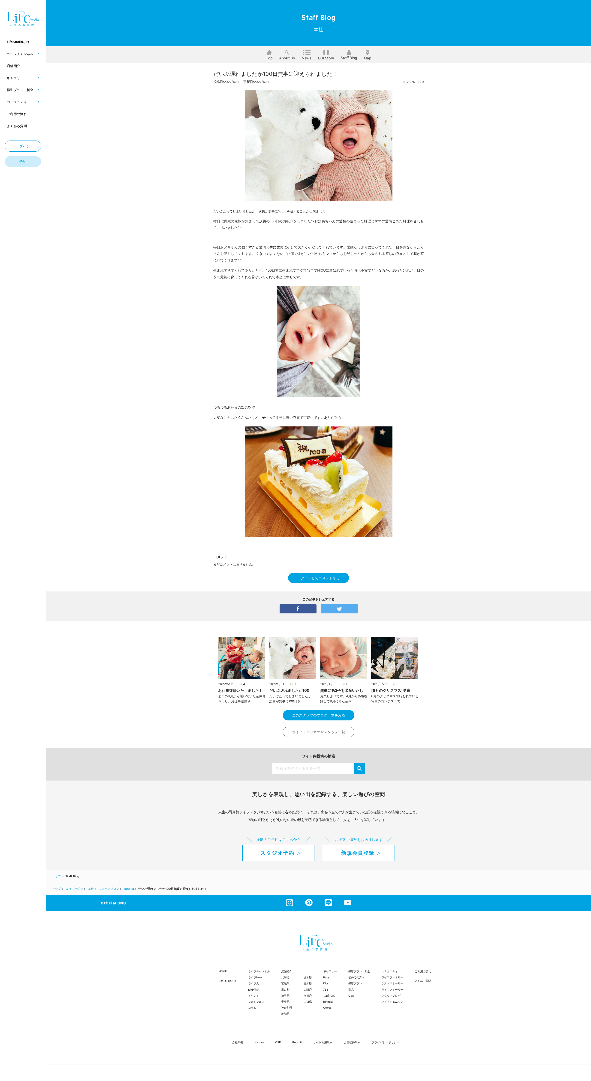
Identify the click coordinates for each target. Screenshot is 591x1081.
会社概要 (237, 1042)
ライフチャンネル (259, 971)
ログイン (22, 146)
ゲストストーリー (392, 983)
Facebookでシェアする (298, 608)
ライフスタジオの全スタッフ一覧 (318, 732)
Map (367, 58)
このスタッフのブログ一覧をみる (318, 715)
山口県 (308, 1002)
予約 (23, 161)
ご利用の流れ (423, 971)
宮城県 (285, 983)
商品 (351, 990)
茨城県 (285, 1014)
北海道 (285, 977)
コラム (252, 1008)
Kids (326, 983)
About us (287, 58)
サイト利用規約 (322, 1042)
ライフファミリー (392, 977)
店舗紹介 (286, 971)
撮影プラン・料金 (359, 971)
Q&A (351, 996)
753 (325, 990)
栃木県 (308, 977)
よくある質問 (423, 981)
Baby (326, 977)
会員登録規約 (352, 1042)
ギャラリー (330, 971)
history (259, 1042)
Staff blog (349, 57)
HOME (223, 971)
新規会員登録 (357, 853)
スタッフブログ (391, 996)
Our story (326, 58)
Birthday (328, 1002)
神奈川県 (286, 1008)
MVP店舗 (253, 990)
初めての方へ (356, 977)
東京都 (285, 990)
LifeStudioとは (228, 981)
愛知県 (308, 983)
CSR (278, 1042)
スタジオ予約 (277, 853)
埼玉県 (285, 996)
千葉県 (285, 1002)
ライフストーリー (392, 990)
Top (269, 58)
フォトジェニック (392, 1002)
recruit (297, 1042)
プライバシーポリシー (385, 1042)
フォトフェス (256, 1002)
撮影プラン (355, 983)
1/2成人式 (329, 996)
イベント (253, 996)
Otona (327, 1008)
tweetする (339, 608)
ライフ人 (253, 983)
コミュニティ (390, 971)
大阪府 (308, 990)
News (306, 58)
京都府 (308, 996)
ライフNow (255, 977)
